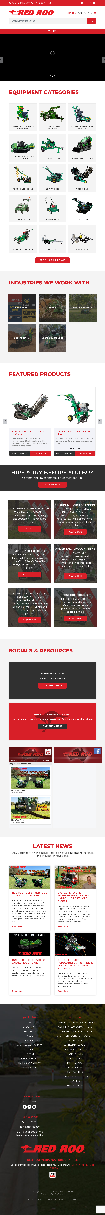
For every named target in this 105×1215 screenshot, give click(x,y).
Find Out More (52, 485)
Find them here (52, 685)
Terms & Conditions (30, 1063)
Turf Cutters (75, 1072)
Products (30, 1031)
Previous (5, 421)
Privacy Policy (30, 1058)
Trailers (75, 1081)
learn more (40, 453)
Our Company (30, 1040)
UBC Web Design (57, 1194)
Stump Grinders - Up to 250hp (75, 1036)
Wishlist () (71, 13)
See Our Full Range (52, 260)
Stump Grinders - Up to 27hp (75, 1031)
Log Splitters (75, 1040)
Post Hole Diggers (75, 1049)
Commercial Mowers (75, 1076)
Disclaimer (29, 1067)
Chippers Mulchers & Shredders (75, 1022)
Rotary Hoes (75, 1054)
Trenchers (75, 1058)
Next (100, 421)
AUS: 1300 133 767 (20, 3)
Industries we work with (30, 1045)
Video (29, 1036)
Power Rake (75, 1067)
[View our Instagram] (90, 3)
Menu (54, 31)
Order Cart (30, 1027)
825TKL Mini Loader (75, 1045)
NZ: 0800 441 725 (42, 3)
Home (29, 1022)
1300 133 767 (31, 1121)
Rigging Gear (75, 1085)
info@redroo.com (31, 1127)
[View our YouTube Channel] (94, 3)
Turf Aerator (75, 1063)
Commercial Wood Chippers (75, 1027)
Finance (30, 1054)
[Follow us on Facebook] (86, 3)
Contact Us (30, 1049)
